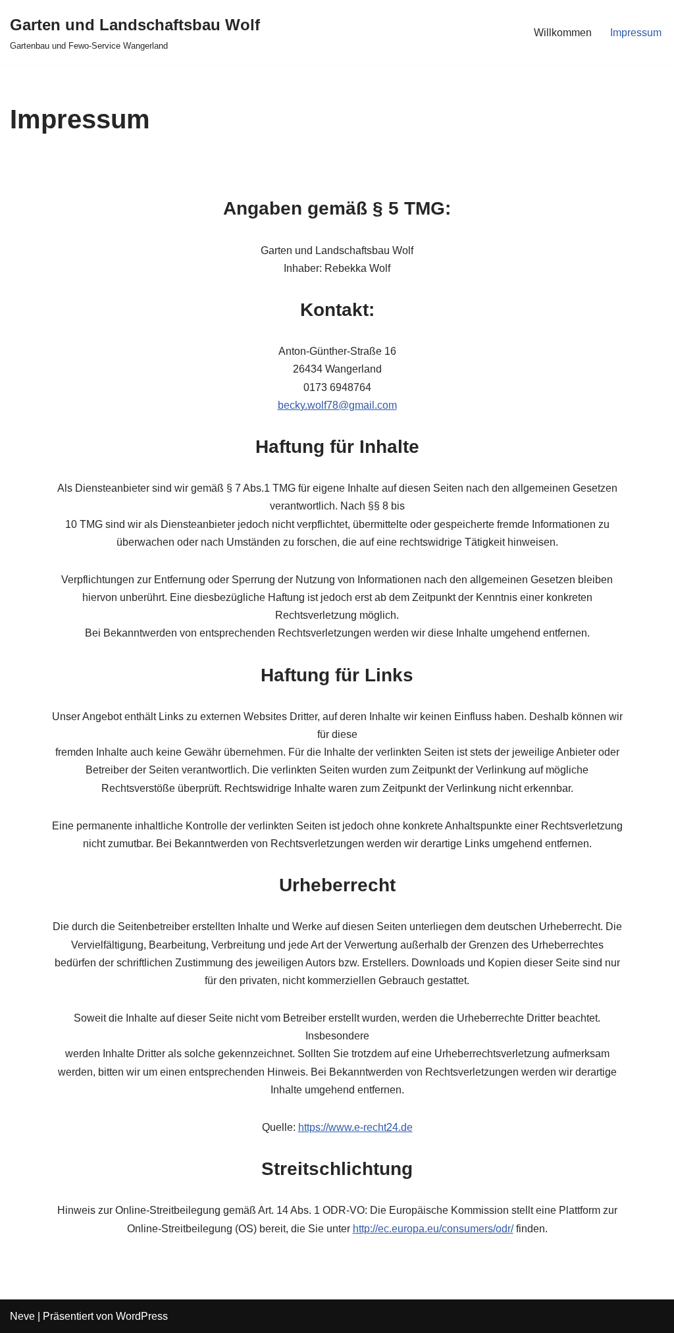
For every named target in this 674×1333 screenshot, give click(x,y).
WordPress (142, 1316)
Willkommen (563, 32)
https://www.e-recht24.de (355, 1127)
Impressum (635, 32)
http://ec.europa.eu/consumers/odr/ (433, 1228)
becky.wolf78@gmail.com (337, 405)
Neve (22, 1316)
